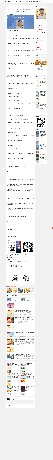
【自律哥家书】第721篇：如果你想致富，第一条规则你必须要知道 (43, 142)
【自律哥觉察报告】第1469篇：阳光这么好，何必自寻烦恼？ (43, 162)
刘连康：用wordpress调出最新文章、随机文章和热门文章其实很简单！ (43, 86)
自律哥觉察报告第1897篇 (25, 337)
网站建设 (8, 347)
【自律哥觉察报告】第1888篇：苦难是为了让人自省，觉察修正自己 (17, 261)
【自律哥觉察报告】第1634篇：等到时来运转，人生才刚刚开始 (43, 139)
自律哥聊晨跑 (25, 358)
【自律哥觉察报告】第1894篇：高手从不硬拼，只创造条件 (15, 293)
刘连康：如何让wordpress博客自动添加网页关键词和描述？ (43, 82)
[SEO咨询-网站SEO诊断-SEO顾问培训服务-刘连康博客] (8, 2)
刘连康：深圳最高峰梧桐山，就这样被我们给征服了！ (42, 95)
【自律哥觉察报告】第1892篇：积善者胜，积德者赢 (26, 293)
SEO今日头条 (19, 1)
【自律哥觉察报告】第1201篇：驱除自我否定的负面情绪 (43, 132)
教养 (27, 314)
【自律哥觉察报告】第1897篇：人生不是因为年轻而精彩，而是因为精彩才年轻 (15, 377)
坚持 (21, 343)
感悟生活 (34, 1)
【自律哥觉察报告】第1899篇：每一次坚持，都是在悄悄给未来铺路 (23, 317)
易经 (21, 358)
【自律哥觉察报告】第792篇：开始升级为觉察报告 (15, 265)
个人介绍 (40, 1)
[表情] (31, 403)
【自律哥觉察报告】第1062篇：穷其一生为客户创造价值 (43, 155)
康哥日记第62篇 (13, 286)
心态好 (26, 314)
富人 (21, 321)
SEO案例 (24, 1)
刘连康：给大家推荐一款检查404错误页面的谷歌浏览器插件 (43, 89)
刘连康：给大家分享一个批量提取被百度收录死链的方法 (43, 108)
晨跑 (17, 337)
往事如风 (37, 1)
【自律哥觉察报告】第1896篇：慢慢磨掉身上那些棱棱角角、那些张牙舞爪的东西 (15, 381)
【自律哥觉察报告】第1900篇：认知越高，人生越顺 (21, 310)
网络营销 (27, 1)
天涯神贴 (24, 314)
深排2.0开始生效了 (8, 286)
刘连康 (11, 295)
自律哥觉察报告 (30, 314)
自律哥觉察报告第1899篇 (20, 322)
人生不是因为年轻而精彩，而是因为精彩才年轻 (24, 336)
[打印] (22, 9)
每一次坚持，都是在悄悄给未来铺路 (27, 321)
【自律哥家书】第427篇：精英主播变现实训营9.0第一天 (16, 266)
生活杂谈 (17, 9)
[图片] (32, 403)
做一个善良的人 (20, 314)
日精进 (25, 343)
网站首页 (16, 1)
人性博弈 (20, 343)
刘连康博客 (10, 257)
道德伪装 (24, 322)
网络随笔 (30, 1)
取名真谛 (20, 321)
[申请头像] (33, 398)
